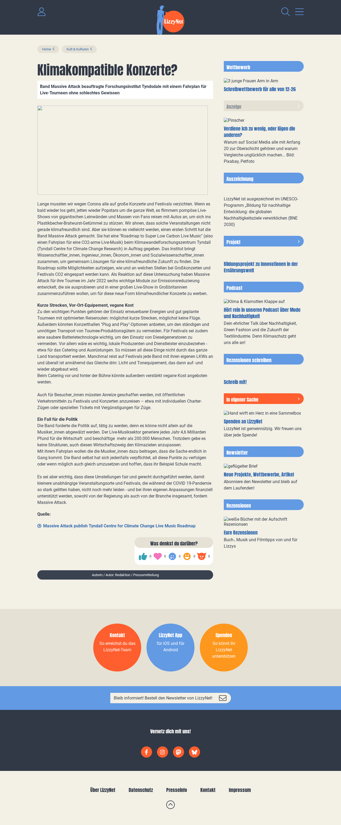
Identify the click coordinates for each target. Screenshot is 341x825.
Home (46, 49)
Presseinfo (176, 790)
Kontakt (208, 790)
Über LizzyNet (102, 790)
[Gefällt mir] (143, 556)
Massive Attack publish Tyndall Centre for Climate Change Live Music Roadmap (119, 525)
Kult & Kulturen (78, 49)
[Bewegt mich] (157, 556)
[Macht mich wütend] (201, 556)
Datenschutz (141, 790)
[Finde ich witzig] (187, 556)
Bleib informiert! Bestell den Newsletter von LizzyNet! (163, 698)
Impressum (240, 790)
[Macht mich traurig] (172, 556)
